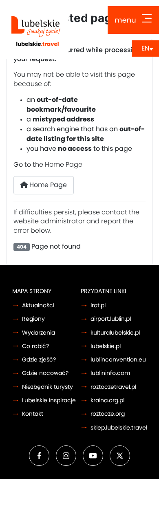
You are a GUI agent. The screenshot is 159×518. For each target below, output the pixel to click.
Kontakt (32, 414)
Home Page (47, 185)
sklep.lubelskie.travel (119, 428)
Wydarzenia (38, 333)
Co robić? (35, 346)
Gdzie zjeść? (39, 360)
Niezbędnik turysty (47, 387)
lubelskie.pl (106, 346)
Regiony (33, 319)
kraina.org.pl (107, 400)
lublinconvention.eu (118, 360)
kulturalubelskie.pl (115, 333)
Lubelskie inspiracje (49, 400)
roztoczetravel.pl (113, 387)
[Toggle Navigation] (133, 20)
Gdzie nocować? (45, 373)
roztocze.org (108, 414)
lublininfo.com (110, 373)
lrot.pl (98, 305)
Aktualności (38, 305)
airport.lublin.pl (111, 319)
